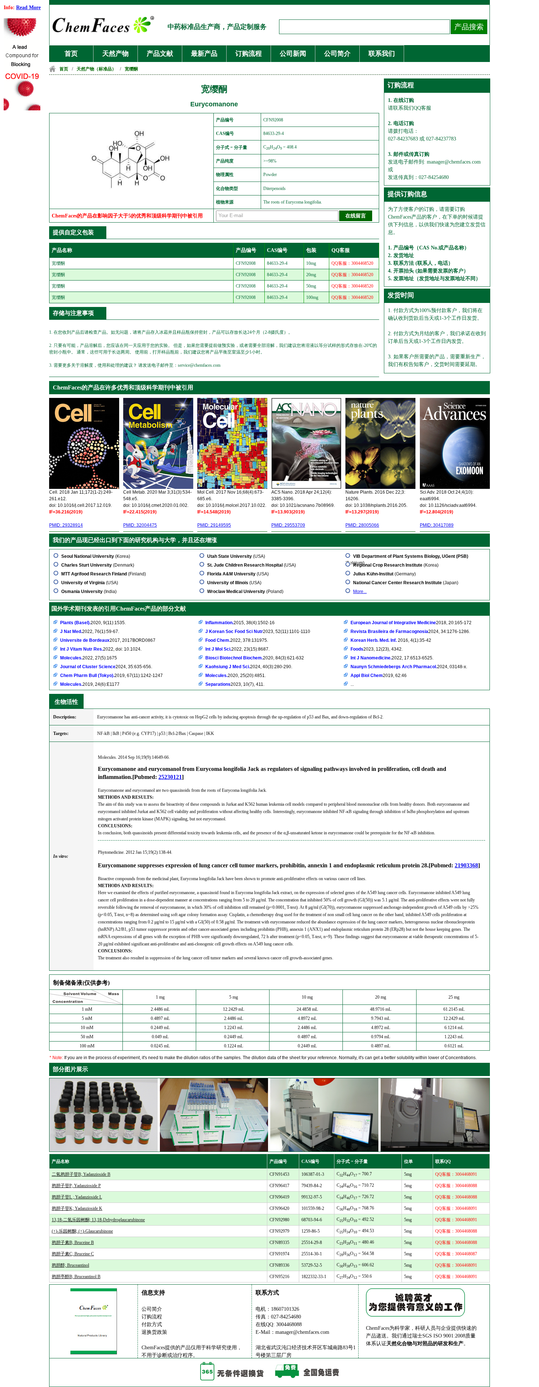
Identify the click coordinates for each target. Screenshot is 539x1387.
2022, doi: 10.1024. (101, 649)
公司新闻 (293, 53)
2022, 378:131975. (236, 640)
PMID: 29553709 (288, 525)
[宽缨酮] (132, 197)
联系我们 (381, 53)
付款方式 (152, 1324)
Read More (28, 7)
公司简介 (337, 53)
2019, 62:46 (379, 675)
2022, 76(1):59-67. (89, 631)
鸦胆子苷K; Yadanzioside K (77, 1208)
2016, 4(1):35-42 (391, 640)
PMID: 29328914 (66, 525)
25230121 (170, 777)
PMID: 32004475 (140, 525)
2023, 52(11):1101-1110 (257, 631)
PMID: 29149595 (214, 525)
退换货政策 (154, 1332)
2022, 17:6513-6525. (392, 657)
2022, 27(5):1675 (88, 657)
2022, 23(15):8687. (237, 649)
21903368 (466, 865)
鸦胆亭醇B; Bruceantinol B (76, 1276)
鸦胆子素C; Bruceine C (73, 1253)
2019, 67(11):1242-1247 (111, 675)
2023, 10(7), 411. (234, 684)
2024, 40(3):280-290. (248, 666)
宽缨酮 (131, 69)
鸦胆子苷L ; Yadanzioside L (77, 1197)
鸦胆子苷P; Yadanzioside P (76, 1185)
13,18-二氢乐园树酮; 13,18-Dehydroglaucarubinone (98, 1219)
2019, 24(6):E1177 (90, 684)
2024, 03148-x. (409, 666)
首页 (71, 53)
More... (360, 591)
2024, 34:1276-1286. (410, 631)
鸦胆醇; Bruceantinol (70, 1265)
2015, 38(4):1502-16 (240, 622)
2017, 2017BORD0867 (107, 640)
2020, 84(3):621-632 (254, 657)
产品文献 (160, 53)
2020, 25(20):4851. (235, 675)
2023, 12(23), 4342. (377, 649)
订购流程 (248, 53)
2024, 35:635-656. (106, 666)
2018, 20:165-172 (411, 622)
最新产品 (204, 53)
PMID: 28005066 (362, 525)
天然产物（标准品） (96, 69)
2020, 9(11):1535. (93, 622)
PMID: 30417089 (437, 525)
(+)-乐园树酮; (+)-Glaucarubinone (82, 1231)
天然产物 (115, 53)
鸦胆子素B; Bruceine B (73, 1242)
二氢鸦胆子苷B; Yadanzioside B (81, 1174)
